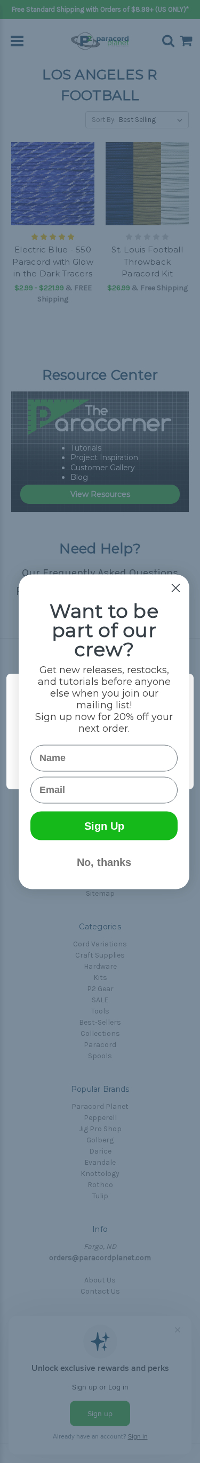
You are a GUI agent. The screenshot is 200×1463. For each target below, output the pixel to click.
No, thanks (104, 862)
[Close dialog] (175, 587)
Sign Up (104, 825)
